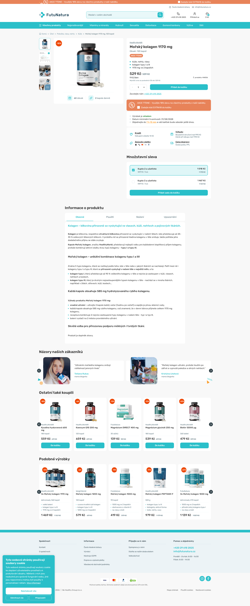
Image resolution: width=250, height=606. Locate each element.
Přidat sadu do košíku (169, 193)
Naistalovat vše (28, 591)
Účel (52, 34)
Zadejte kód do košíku (196, 2)
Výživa (190, 25)
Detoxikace (150, 25)
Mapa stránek (172, 590)
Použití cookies (187, 590)
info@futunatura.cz (203, 7)
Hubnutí (119, 25)
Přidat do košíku (179, 87)
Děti (201, 25)
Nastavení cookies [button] (203, 590)
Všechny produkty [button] (51, 25)
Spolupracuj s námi (136, 547)
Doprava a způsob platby (94, 560)
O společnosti (44, 551)
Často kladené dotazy (181, 7)
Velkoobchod (134, 556)
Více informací (34, 583)
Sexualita (134, 25)
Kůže (80, 34)
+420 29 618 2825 (152, 94)
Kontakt (42, 547)
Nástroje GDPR (90, 556)
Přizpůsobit (40, 598)
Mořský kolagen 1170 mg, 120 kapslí (99, 34)
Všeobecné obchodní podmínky (97, 564)
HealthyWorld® (136, 42)
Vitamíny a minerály (99, 25)
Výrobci (87, 551)
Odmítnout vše (16, 598)
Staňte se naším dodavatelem (141, 551)
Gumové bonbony (171, 25)
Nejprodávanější (75, 25)
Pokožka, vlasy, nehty (66, 34)
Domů (44, 34)
